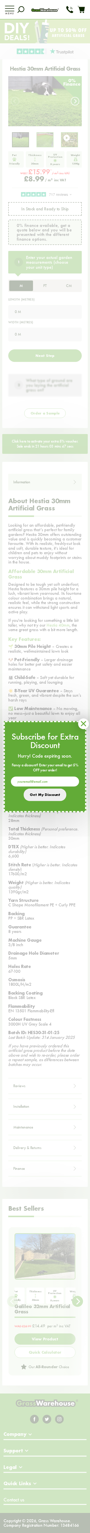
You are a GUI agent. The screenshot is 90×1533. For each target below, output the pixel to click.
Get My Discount (45, 794)
